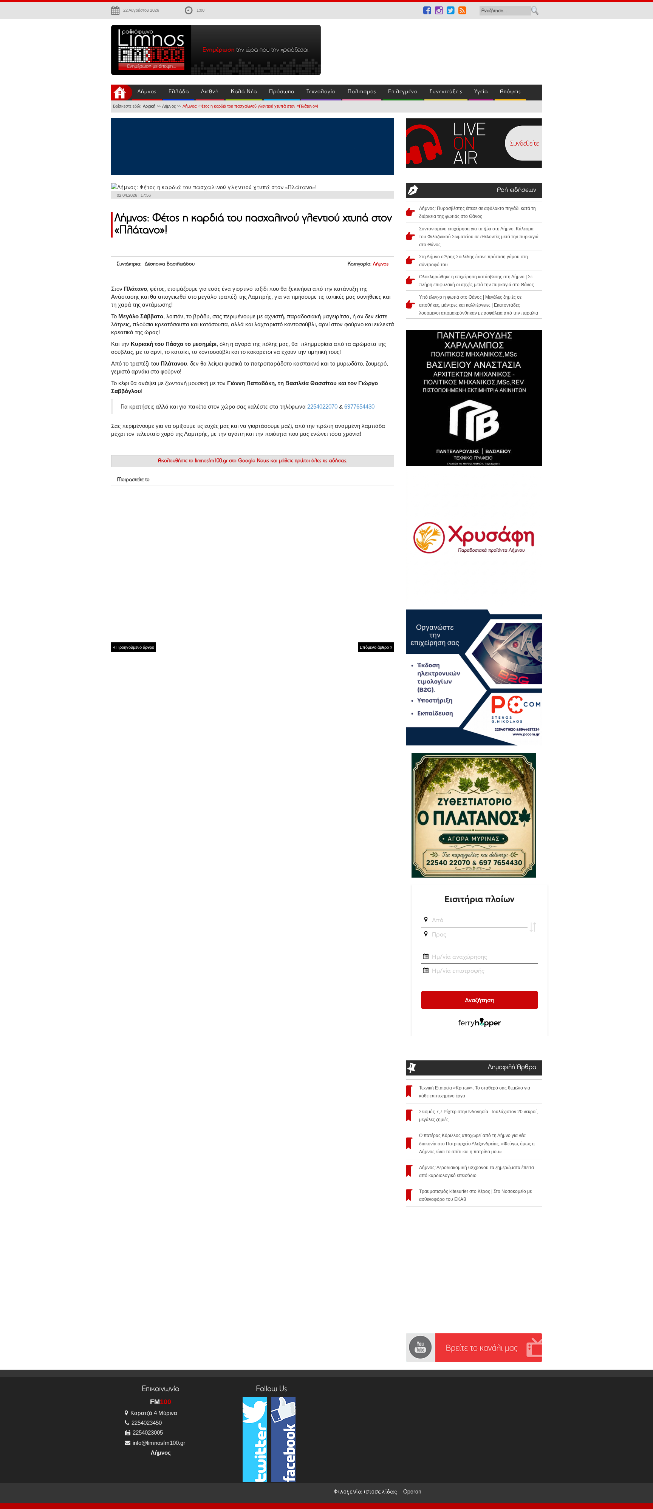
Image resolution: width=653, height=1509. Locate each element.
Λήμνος (147, 92)
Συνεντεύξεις (446, 92)
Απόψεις (510, 92)
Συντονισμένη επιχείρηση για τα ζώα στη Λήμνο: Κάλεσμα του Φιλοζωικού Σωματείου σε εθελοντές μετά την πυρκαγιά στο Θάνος (478, 236)
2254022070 (322, 406)
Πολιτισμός (362, 92)
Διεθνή (210, 92)
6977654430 (359, 406)
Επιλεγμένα (403, 92)
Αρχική (149, 106)
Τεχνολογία (321, 92)
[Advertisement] (436, 47)
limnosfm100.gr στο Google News (232, 461)
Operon (412, 1491)
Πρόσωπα (281, 92)
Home (121, 92)
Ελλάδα (179, 92)
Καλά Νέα (244, 92)
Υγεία (481, 92)
